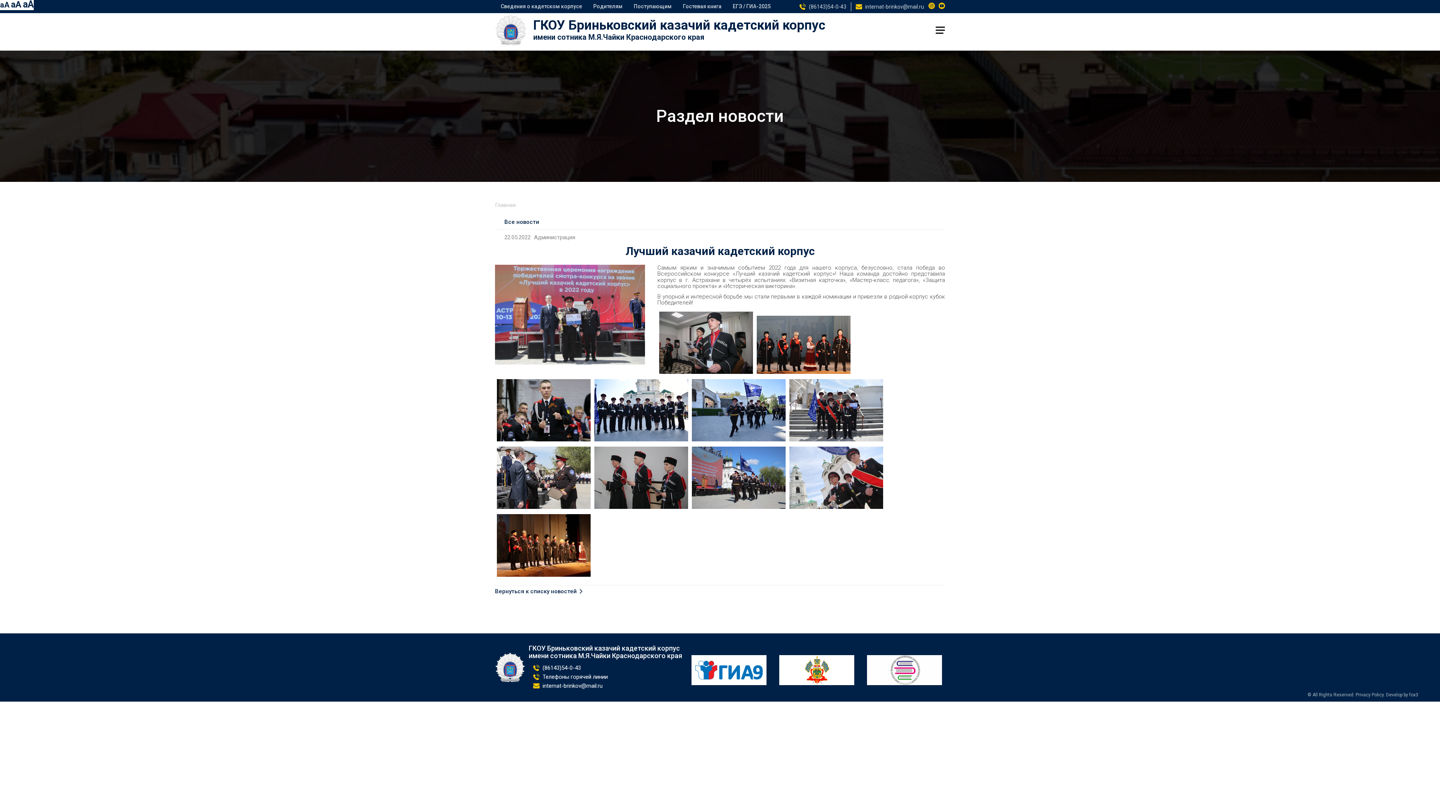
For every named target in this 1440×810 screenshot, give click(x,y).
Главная (505, 205)
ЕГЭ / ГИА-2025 (752, 6)
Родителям (607, 6)
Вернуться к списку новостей (536, 591)
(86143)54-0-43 (827, 7)
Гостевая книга (702, 6)
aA (4, 4)
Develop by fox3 (1402, 695)
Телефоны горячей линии (575, 677)
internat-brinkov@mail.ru (894, 7)
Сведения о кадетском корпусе (541, 6)
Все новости (521, 222)
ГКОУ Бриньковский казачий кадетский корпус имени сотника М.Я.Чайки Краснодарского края (605, 652)
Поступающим (653, 6)
